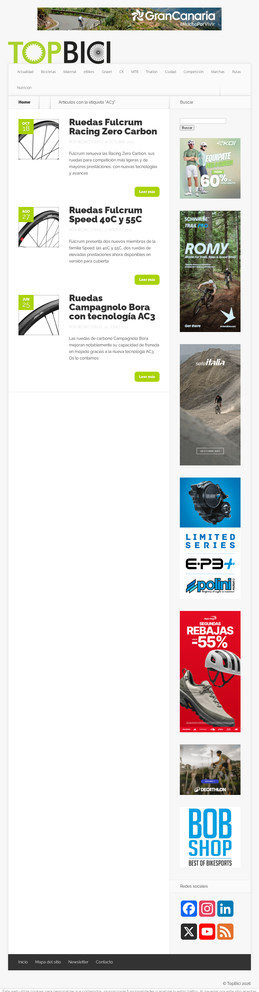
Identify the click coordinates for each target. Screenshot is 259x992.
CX (121, 71)
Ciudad (170, 71)
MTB (134, 71)
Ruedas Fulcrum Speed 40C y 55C (105, 214)
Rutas (236, 71)
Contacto (104, 962)
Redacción (87, 142)
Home (24, 102)
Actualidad (25, 71)
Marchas (218, 71)
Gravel (107, 71)
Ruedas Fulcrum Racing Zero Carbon (113, 126)
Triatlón (152, 71)
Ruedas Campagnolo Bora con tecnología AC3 (112, 307)
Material (69, 71)
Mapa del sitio (48, 962)
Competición (194, 71)
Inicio (23, 962)
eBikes (89, 71)
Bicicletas (48, 71)
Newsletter (78, 962)
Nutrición (24, 87)
